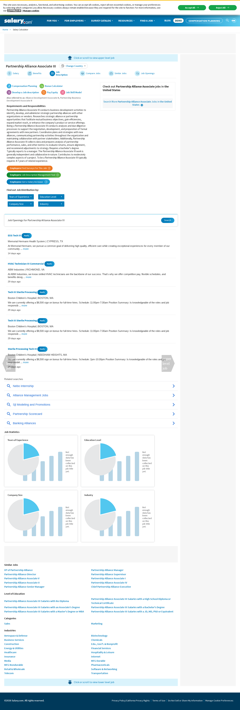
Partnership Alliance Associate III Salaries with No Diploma (36, 601)
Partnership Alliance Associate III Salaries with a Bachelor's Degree (128, 607)
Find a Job (146, 20)
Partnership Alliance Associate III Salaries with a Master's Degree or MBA (44, 611)
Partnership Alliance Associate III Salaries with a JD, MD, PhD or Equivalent (132, 611)
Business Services (14, 639)
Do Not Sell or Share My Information (185, 700)
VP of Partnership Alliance (18, 570)
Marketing (96, 623)
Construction (11, 644)
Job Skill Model (74, 92)
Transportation (99, 673)
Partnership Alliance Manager (107, 570)
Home (5, 29)
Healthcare (10, 652)
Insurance (9, 656)
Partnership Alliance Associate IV (109, 582)
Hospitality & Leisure (102, 652)
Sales (7, 623)
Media (7, 660)
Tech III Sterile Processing (22, 292)
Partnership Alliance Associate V (22, 578)
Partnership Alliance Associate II (22, 582)
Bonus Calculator (54, 86)
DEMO (178, 20)
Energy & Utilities (13, 648)
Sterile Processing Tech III (22, 348)
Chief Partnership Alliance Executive (111, 586)
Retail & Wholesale (14, 669)
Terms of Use (158, 700)
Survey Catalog (101, 20)
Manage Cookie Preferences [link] (219, 700)
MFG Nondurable (13, 664)
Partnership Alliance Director (20, 574)
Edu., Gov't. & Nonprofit (104, 644)
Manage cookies (31, 10)
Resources (125, 20)
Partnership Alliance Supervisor (108, 574)
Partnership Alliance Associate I (108, 578)
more (26, 248)
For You (52, 20)
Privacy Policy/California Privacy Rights (131, 700)
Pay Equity (52, 92)
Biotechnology (99, 635)
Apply (26, 235)
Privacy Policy (14, 10)
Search (167, 220)
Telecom (9, 673)
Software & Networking (104, 669)
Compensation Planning (204, 20)
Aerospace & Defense (15, 635)
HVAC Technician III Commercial (26, 263)
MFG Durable (98, 660)
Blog (167, 20)
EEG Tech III (15, 235)
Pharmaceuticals (100, 664)
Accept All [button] (190, 7)
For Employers (74, 20)
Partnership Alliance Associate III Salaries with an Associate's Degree (42, 607)
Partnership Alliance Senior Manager (24, 586)
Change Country (74, 65)
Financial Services (101, 648)
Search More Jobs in (138, 103)
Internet (95, 656)
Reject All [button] (220, 7)
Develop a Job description (25, 92)
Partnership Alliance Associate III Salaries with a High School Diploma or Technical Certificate (131, 601)
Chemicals (96, 639)
